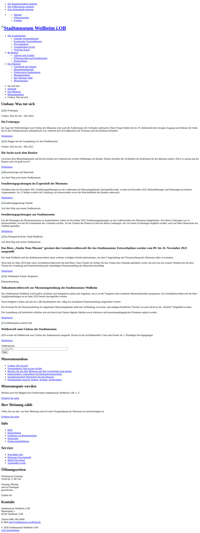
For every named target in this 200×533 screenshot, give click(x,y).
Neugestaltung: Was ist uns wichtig (25, 368)
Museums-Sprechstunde (19, 457)
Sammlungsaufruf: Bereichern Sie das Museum (31, 377)
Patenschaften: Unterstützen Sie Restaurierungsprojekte (35, 374)
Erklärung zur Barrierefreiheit (22, 435)
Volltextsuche (8, 345)
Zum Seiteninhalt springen (20, 9)
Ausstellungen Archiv (24, 47)
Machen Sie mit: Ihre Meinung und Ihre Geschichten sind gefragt (40, 371)
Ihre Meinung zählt (23, 78)
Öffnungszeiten (21, 17)
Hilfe (10, 430)
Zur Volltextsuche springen (21, 6)
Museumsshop (21, 80)
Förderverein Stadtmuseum (27, 72)
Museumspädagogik (24, 69)
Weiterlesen (7, 136)
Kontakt (18, 20)
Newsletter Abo (15, 454)
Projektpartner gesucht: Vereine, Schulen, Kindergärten (35, 379)
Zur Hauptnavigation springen (22, 3)
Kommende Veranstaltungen (28, 41)
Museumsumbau (22, 75)
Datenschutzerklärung (18, 441)
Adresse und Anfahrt (24, 55)
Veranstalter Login (17, 463)
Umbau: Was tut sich (18, 365)
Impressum (13, 438)
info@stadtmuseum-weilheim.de (25, 522)
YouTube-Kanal (22, 49)
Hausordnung (20, 61)
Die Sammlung (21, 44)
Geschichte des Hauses (25, 66)
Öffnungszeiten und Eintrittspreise (30, 58)
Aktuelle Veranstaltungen (26, 38)
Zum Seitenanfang (10, 530)
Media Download (16, 460)
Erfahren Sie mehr (10, 398)
